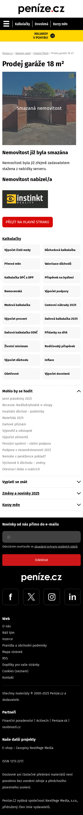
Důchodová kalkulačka (60, 250)
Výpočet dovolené (57, 373)
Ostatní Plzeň (40, 53)
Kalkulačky (22, 24)
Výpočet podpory (56, 291)
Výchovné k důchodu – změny (23, 463)
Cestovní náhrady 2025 (60, 305)
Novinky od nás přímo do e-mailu (30, 524)
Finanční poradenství (17, 721)
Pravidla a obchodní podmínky (24, 645)
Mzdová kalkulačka (17, 305)
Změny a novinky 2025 (20, 493)
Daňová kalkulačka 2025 (61, 318)
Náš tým (8, 633)
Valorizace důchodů (58, 263)
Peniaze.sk (59, 721)
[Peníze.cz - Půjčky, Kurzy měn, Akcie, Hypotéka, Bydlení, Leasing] (41, 4)
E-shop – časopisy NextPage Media (27, 748)
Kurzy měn (60, 24)
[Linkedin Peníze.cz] (72, 597)
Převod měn (12, 263)
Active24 (42, 721)
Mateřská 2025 (13, 418)
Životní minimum (16, 346)
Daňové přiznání (14, 424)
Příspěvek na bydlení (59, 277)
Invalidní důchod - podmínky (23, 411)
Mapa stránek (12, 652)
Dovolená (41, 24)
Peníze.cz (7, 53)
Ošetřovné (11, 373)
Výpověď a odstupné (17, 431)
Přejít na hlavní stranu (27, 222)
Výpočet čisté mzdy (17, 250)
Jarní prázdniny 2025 (17, 399)
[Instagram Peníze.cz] (52, 597)
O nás (6, 626)
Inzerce (7, 639)
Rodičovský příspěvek (60, 346)
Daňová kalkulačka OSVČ (21, 332)
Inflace (49, 360)
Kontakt (8, 678)
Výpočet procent (15, 318)
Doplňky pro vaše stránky (20, 665)
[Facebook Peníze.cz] (10, 597)
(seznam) (21, 671)
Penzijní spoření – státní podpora (26, 444)
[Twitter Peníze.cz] (31, 597)
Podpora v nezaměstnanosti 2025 (26, 450)
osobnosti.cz (11, 727)
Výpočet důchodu (16, 360)
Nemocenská (13, 291)
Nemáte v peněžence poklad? (24, 456)
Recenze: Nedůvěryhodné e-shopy (27, 405)
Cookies (8, 671)
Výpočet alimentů (15, 437)
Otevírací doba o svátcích (21, 469)
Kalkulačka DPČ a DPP (19, 277)
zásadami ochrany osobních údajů (55, 546)
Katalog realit (23, 53)
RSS (5, 658)
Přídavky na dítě (56, 332)
